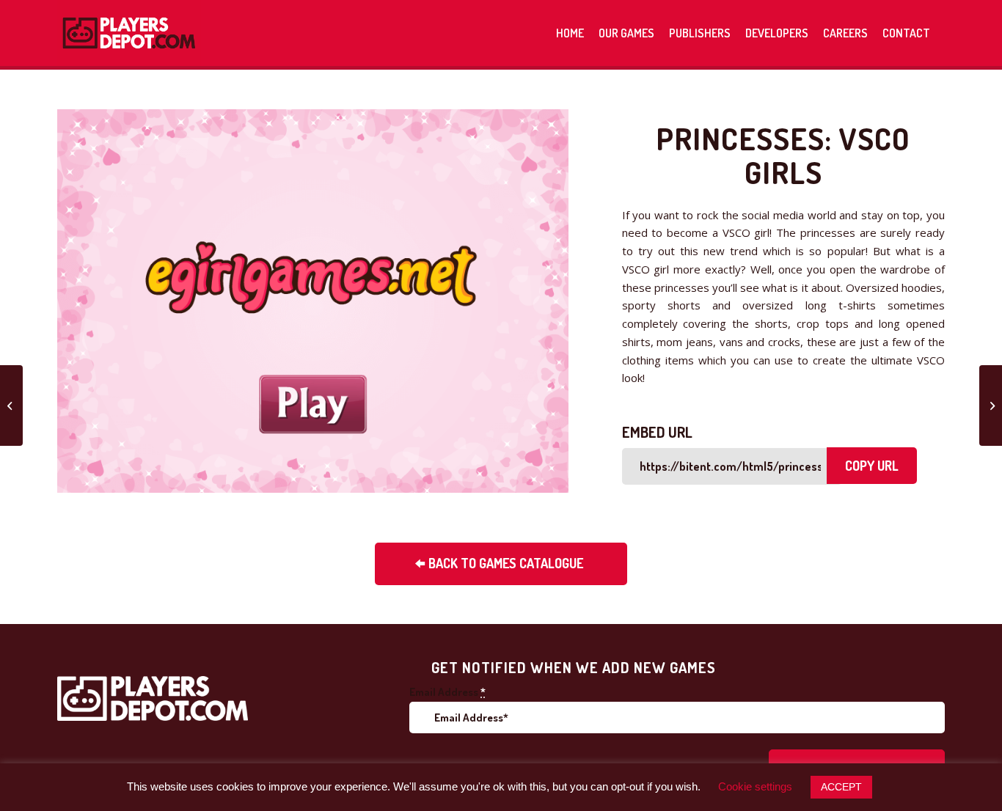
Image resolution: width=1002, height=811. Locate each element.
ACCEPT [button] (841, 787)
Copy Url (872, 466)
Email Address (447, 692)
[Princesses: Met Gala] (11, 405)
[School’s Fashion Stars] (990, 405)
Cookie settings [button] (755, 786)
